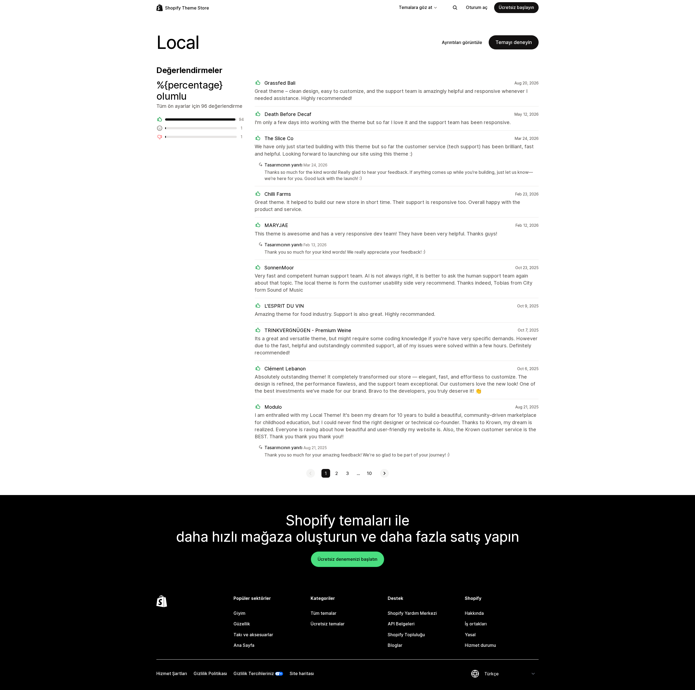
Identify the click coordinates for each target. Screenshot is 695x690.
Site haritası (302, 673)
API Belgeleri (401, 623)
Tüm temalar (323, 613)
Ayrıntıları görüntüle (462, 42)
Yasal (470, 634)
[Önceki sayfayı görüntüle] (310, 473)
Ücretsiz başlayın (516, 7)
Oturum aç (477, 7)
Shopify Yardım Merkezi (412, 613)
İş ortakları (476, 623)
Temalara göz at (415, 7)
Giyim (239, 613)
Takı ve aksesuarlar (253, 634)
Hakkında (474, 613)
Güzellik (241, 623)
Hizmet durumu (480, 645)
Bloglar (395, 645)
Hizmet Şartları (171, 673)
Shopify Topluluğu (406, 634)
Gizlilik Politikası (210, 673)
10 (369, 473)
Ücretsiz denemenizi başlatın (347, 559)
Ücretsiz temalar (328, 623)
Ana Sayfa (243, 645)
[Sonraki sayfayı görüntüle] (384, 473)
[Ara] (455, 7)
